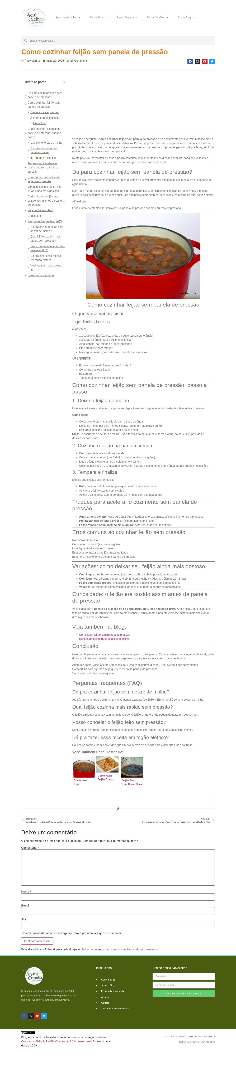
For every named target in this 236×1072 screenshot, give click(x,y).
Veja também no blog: (41, 210)
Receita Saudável (156, 17)
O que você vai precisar (44, 112)
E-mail (26, 905)
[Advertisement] (45, 337)
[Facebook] (190, 61)
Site (23, 919)
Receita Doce (96, 17)
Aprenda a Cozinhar (66, 17)
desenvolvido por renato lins (197, 1042)
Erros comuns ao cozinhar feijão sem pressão (44, 179)
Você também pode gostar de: (46, 267)
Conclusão (34, 215)
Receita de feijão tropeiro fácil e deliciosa (104, 638)
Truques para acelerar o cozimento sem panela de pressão (43, 167)
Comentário (30, 847)
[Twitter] (212, 61)
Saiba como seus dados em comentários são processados (119, 949)
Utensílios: (39, 123)
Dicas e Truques (186, 17)
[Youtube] (204, 61)
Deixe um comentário (41, 275)
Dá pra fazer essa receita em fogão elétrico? (45, 257)
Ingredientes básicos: (46, 117)
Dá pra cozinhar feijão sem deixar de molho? (46, 228)
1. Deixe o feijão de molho (46, 142)
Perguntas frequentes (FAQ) (45, 221)
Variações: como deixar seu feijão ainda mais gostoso (45, 188)
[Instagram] (197, 61)
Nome (26, 891)
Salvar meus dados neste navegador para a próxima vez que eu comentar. (73, 933)
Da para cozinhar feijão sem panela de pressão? (45, 95)
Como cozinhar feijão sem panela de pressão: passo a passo (45, 133)
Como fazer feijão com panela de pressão (104, 634)
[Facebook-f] (24, 1016)
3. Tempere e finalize (43, 157)
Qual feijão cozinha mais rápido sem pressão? (45, 238)
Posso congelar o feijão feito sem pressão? (47, 248)
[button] (64, 82)
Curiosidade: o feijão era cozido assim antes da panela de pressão (46, 200)
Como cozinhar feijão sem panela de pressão (44, 104)
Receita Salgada (125, 17)
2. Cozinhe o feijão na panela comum (43, 150)
